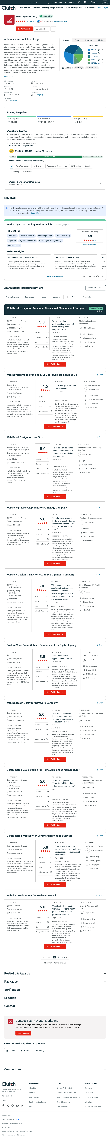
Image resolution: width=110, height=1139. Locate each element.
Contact (42, 29)
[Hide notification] (103, 208)
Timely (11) (12, 236)
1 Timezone (12, 101)
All (11, 166)
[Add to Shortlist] (53, 28)
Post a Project (103, 8)
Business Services (63, 8)
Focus (77, 40)
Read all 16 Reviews (55, 276)
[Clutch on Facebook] (3, 1105)
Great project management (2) (50, 241)
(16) (94, 240)
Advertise (88, 1102)
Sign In (95, 2)
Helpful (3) (12, 241)
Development (25, 8)
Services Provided (12, 297)
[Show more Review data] (55, 364)
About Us (32, 1088)
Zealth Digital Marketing (26, 16)
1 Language (39, 95)
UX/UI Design (95, 63)
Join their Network (60, 21)
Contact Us (6, 1101)
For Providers (69, 2)
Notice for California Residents (12, 1123)
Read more (8, 76)
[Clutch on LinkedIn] (22, 1105)
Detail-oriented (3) (63, 236)
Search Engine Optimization (94, 60)
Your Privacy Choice (8, 1119)
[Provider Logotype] (9, 20)
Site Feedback (7, 1096)
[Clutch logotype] (9, 8)
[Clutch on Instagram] (12, 1105)
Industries (88, 40)
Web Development (94, 53)
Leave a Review (57, 2)
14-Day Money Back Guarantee (68, 1097)
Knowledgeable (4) (45, 236)
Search (34, 2)
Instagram (43, 1051)
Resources (91, 8)
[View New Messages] (85, 2)
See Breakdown (88, 244)
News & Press (34, 1097)
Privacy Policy (6, 1116)
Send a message (23, 1033)
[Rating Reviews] (20, 21)
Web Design (94, 50)
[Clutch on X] (7, 1105)
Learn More (36, 213)
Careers (32, 1093)
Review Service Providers (66, 1093)
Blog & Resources (63, 1102)
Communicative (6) (27, 236)
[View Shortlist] (79, 2)
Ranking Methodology (37, 1102)
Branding (88, 166)
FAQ (30, 1107)
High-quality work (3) (27, 241)
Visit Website (26, 29)
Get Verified (89, 1093)
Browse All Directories (65, 1088)
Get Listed (88, 1088)
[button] (13, 297)
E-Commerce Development (95, 56)
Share (101, 311)
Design (52, 8)
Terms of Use (6, 1127)
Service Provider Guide (93, 1107)
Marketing (45, 8)
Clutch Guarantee (91, 1097)
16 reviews (30, 21)
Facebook (27, 1051)
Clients (100, 40)
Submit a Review (94, 288)
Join (105, 2)
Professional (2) (14, 246)
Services (66, 40)
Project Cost (29, 297)
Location (56, 297)
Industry (44, 297)
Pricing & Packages (78, 8)
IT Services (35, 8)
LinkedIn (13, 1051)
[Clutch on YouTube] (17, 1105)
